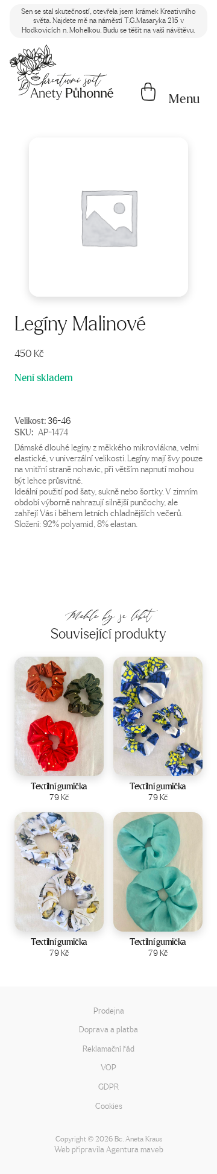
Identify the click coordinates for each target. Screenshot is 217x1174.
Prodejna (108, 1010)
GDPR (108, 1086)
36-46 (59, 420)
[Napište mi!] (61, 72)
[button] (184, 99)
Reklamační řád (108, 1048)
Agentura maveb (134, 1149)
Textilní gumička (59, 786)
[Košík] (148, 93)
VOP (108, 1067)
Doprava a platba (108, 1029)
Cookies (108, 1105)
